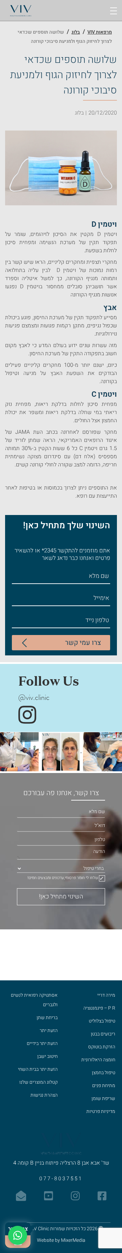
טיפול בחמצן (103, 1072)
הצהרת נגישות (44, 1095)
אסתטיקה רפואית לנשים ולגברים (34, 1000)
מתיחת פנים (103, 1085)
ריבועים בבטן (103, 1033)
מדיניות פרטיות (100, 1111)
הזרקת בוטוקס (101, 1046)
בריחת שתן (47, 1017)
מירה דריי (106, 995)
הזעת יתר (49, 1030)
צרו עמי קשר (83, 643)
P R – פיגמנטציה (99, 1008)
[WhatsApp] (17, 1235)
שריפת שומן (103, 1098)
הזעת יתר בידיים (42, 1043)
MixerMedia (73, 1240)
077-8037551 (61, 1178)
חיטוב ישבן (47, 1056)
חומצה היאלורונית (98, 1059)
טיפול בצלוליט (102, 1021)
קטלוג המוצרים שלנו (38, 1082)
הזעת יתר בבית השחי (38, 1069)
